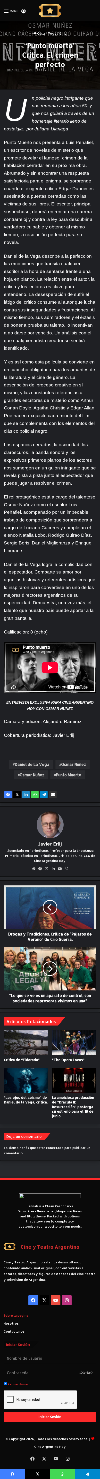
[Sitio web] (34, 869)
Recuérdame (17, 1384)
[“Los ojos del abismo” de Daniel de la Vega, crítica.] (26, 1080)
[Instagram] (66, 869)
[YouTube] (60, 869)
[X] (17, 794)
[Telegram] (44, 794)
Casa (40, 33)
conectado (55, 1148)
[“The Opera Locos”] (74, 1042)
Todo (52, 33)
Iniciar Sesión (50, 1417)
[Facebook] (8, 794)
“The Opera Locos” (68, 1060)
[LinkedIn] (26, 794)
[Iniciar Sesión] (23, 12)
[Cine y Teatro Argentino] (50, 10)
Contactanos (14, 1331)
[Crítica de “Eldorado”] (26, 1042)
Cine (63, 33)
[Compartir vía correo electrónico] (53, 794)
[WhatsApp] (35, 794)
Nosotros (11, 1323)
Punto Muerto (68, 774)
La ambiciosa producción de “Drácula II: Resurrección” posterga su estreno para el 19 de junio (73, 1106)
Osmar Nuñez (73, 764)
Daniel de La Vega (32, 764)
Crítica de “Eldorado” (22, 1060)
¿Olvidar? (86, 1372)
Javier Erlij (50, 843)
